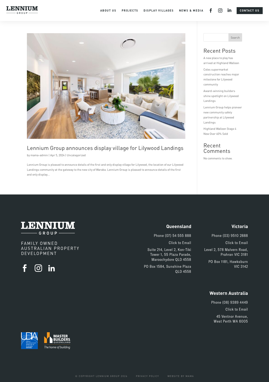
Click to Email (180, 242)
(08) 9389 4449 (235, 302)
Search (235, 37)
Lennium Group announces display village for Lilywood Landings (105, 147)
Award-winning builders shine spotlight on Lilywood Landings (221, 96)
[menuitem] (108, 10)
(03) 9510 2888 (235, 235)
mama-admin (39, 155)
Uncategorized (76, 155)
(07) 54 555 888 (178, 235)
